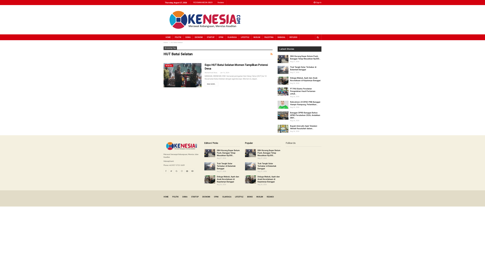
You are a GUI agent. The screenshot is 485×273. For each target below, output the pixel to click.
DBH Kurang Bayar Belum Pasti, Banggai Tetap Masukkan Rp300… (228, 153)
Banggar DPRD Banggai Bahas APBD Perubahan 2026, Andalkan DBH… (305, 115)
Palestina (268, 37)
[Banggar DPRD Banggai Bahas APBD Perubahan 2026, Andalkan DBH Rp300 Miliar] (283, 115)
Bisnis (250, 197)
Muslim (256, 37)
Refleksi (293, 37)
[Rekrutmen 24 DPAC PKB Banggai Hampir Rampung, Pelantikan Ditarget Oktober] (283, 105)
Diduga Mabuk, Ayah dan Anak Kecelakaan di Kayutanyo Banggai (228, 179)
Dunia (188, 37)
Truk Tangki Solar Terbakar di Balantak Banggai (226, 166)
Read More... (211, 84)
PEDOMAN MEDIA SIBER (203, 3)
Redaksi (221, 3)
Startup (210, 37)
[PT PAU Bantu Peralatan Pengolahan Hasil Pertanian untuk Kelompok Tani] (283, 91)
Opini (221, 37)
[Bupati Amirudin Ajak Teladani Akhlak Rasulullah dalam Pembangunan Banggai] (283, 129)
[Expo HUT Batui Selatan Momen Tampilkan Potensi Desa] (182, 75)
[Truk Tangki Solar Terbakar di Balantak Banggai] (283, 70)
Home (168, 37)
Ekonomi (199, 37)
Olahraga (232, 37)
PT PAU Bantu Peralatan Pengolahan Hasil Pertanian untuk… (302, 91)
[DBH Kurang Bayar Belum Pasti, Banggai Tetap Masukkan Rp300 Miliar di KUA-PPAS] (283, 59)
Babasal (281, 37)
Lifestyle (245, 37)
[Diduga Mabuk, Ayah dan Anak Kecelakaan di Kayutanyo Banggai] (283, 81)
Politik (178, 37)
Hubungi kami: (169, 161)
